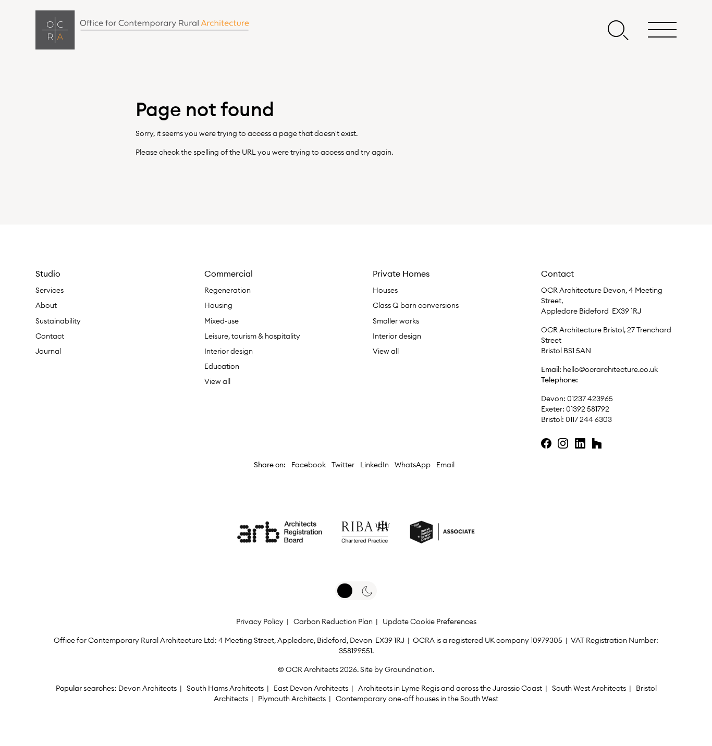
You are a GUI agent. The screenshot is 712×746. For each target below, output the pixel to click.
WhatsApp (413, 464)
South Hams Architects (225, 688)
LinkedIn (374, 464)
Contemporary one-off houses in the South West (417, 698)
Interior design (228, 351)
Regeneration (227, 290)
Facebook (308, 464)
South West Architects (589, 688)
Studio (47, 273)
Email (445, 464)
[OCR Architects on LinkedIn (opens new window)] (580, 443)
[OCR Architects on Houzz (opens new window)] (597, 443)
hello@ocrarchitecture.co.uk (610, 369)
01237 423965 (589, 398)
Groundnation (409, 669)
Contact (49, 336)
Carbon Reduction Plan (333, 621)
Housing (218, 305)
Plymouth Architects (292, 698)
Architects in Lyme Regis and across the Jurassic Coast (450, 688)
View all (217, 381)
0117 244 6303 (589, 419)
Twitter (343, 464)
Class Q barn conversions (416, 305)
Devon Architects (147, 688)
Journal (48, 351)
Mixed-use (221, 321)
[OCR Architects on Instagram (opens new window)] (563, 443)
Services (49, 290)
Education (221, 366)
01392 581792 (587, 409)
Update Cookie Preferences (429, 621)
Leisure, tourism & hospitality (252, 336)
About (46, 305)
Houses (385, 290)
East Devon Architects (311, 688)
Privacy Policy (260, 621)
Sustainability (58, 321)
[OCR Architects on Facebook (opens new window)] (546, 443)
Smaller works (396, 321)
